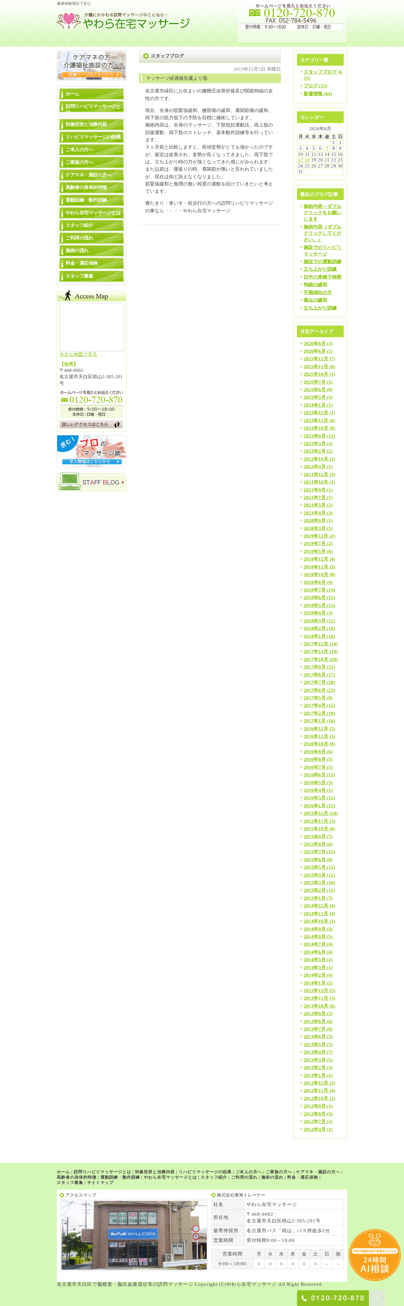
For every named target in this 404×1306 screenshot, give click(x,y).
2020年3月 (315, 528)
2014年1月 (315, 982)
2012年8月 (315, 1113)
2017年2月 (315, 713)
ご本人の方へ (79, 149)
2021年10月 (316, 482)
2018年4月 (315, 612)
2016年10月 (316, 743)
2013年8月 (315, 1021)
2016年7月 (315, 767)
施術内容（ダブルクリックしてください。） (323, 233)
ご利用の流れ (79, 237)
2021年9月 (315, 489)
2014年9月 (315, 929)
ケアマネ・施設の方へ (88, 174)
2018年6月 (315, 597)
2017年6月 (315, 690)
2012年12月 (316, 1082)
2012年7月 (315, 1121)
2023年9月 (315, 435)
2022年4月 (315, 466)
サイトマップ (100, 1182)
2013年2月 (315, 1067)
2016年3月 (315, 797)
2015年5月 (315, 867)
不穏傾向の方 (318, 292)
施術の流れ (77, 250)
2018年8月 (315, 582)
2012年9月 (315, 1106)
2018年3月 (315, 620)
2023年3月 (315, 443)
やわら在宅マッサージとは (93, 212)
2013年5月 (315, 1044)
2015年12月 (316, 813)
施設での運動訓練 (323, 261)
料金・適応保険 (82, 263)
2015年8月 (315, 844)
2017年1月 (315, 720)
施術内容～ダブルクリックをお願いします (323, 213)
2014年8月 (315, 936)
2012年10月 (316, 1098)
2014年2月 (315, 975)
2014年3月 (315, 967)
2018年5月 (315, 605)
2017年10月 (316, 659)
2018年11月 (316, 566)
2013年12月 (316, 990)
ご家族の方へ (79, 162)
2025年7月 (315, 382)
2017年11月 (316, 651)
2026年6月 (315, 351)
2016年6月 (315, 774)
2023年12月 (316, 412)
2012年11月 (316, 1090)
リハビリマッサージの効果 (93, 136)
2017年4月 (315, 705)
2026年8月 (315, 343)
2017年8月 (315, 674)
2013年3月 (315, 1059)
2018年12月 (316, 559)
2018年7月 (315, 589)
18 (307, 159)
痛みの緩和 (315, 300)
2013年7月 (315, 1029)
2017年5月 (315, 697)
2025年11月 (316, 366)
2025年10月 (316, 374)
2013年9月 (315, 1013)
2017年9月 (315, 666)
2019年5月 (315, 551)
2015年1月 (315, 898)
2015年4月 (315, 875)
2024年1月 (315, 405)
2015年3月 (315, 882)
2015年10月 (316, 828)
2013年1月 (315, 1075)
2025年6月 (315, 389)
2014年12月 (316, 905)
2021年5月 (315, 505)
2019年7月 (315, 543)
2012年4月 (315, 1129)
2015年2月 (315, 890)
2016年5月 (315, 782)
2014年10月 (316, 921)
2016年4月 (315, 790)
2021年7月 (315, 497)
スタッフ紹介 (79, 225)
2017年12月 (316, 643)
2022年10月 (316, 459)
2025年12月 (316, 358)
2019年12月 (316, 535)
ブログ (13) (315, 85)
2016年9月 (315, 751)
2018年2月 (315, 628)
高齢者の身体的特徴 (86, 187)
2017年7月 (315, 682)
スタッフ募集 (79, 276)
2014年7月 (315, 944)
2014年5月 (315, 959)
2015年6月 (315, 859)
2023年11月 (316, 420)
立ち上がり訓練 (320, 269)
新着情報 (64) (318, 93)
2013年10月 (316, 1006)
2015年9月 (315, 836)
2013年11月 (316, 998)
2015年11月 (316, 821)
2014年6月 (315, 952)
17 (300, 159)
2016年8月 (315, 759)
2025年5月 (315, 397)
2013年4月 (315, 1052)
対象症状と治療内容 (86, 124)
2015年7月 (315, 851)
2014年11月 (316, 913)
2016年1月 (315, 805)
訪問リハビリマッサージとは (93, 109)
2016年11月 (316, 736)
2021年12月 (316, 474)
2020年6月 (315, 520)
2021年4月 (315, 512)
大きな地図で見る (78, 354)
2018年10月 (316, 574)
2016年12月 (316, 728)
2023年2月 (315, 451)
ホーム (73, 93)
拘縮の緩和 (315, 284)
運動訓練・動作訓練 (86, 200)
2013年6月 (315, 1036)
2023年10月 (316, 428)
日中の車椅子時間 (323, 276)
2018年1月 (315, 636)
